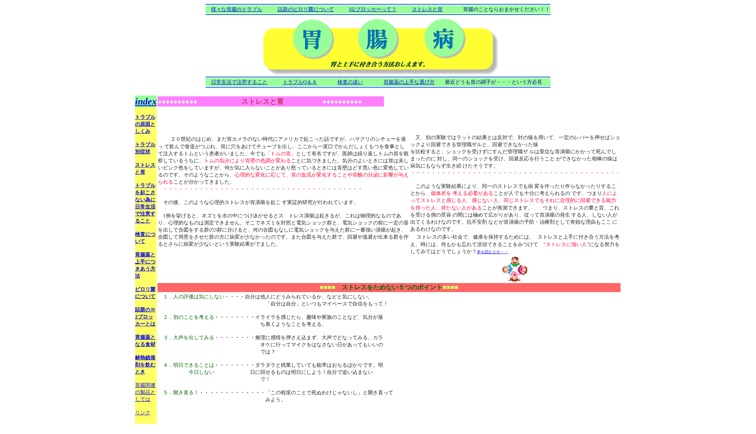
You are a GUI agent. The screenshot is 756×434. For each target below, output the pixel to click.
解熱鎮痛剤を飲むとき (145, 365)
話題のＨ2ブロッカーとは (145, 317)
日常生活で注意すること (239, 82)
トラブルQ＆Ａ (300, 82)
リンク (142, 413)
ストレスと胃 (427, 9)
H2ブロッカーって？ (373, 9)
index (146, 101)
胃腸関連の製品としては (145, 392)
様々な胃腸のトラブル (236, 9)
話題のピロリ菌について (306, 9)
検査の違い (350, 82)
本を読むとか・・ (492, 252)
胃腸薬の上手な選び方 (409, 82)
